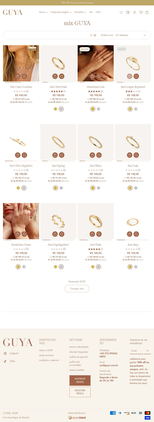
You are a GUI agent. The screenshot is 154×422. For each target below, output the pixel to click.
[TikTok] (6, 361)
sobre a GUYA (46, 350)
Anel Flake (95, 244)
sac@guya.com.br (109, 365)
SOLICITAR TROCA (80, 392)
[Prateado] (61, 109)
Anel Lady (133, 165)
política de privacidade (75, 363)
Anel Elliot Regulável (21, 165)
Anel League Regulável (133, 87)
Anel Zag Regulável (58, 244)
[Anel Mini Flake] (58, 63)
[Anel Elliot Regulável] (21, 142)
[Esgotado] (129, 76)
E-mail (134, 350)
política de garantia (78, 357)
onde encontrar (46, 355)
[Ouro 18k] (55, 109)
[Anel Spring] (58, 142)
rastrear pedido (76, 370)
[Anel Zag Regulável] (58, 221)
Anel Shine (96, 165)
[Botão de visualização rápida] (24, 76)
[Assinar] (147, 351)
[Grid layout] (95, 35)
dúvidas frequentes (78, 352)
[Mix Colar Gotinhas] (21, 63)
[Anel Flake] (96, 221)
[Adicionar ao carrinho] (17, 76)
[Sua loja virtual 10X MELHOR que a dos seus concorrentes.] (77, 417)
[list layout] (91, 35)
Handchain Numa (21, 244)
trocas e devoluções (78, 346)
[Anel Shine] (96, 142)
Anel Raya (133, 244)
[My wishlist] (141, 12)
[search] (121, 12)
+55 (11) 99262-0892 (108, 355)
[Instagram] (6, 353)
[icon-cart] (147, 12)
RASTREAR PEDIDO (80, 380)
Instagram (14, 353)
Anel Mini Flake (58, 87)
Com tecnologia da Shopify (16, 417)
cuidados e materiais (49, 360)
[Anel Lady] (133, 142)
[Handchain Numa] (21, 221)
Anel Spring (58, 165)
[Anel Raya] (133, 221)
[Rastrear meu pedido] (128, 12)
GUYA (15, 413)
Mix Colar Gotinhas (21, 87)
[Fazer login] (134, 12)
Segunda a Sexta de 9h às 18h (108, 379)
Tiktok (12, 361)
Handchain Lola (95, 87)
